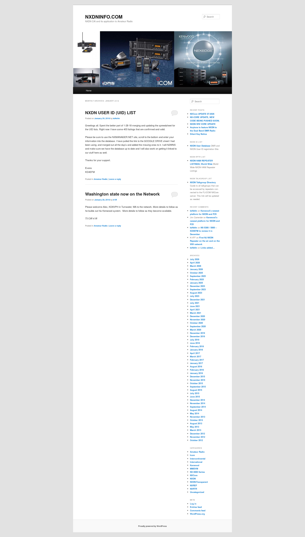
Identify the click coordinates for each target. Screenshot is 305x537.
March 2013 (195, 430)
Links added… (208, 247)
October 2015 (196, 383)
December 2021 (197, 299)
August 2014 (196, 410)
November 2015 (197, 379)
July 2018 (194, 339)
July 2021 (194, 302)
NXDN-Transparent (199, 481)
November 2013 (197, 416)
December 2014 (197, 399)
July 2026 (194, 259)
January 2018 (196, 349)
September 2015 (198, 386)
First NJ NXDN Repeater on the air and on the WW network (205, 241)
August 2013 (196, 423)
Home (88, 90)
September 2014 (198, 406)
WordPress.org (197, 513)
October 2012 (196, 440)
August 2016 (196, 366)
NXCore (193, 475)
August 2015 (196, 389)
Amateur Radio (100, 179)
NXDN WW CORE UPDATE (203, 123)
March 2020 (195, 329)
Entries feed (196, 506)
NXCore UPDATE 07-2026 (202, 113)
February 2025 (197, 279)
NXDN (193, 478)
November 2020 (197, 319)
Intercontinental (197, 458)
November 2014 (197, 403)
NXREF (193, 485)
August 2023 (196, 292)
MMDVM (194, 468)
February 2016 (197, 369)
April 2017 (195, 353)
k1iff (115, 199)
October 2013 (196, 420)
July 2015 (194, 393)
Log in (193, 503)
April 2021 (195, 309)
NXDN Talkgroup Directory (203, 182)
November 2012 (197, 436)
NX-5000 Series (197, 471)
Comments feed (197, 510)
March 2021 (195, 312)
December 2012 (197, 433)
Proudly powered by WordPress (152, 526)
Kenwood (194, 465)
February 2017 (197, 359)
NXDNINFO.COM (103, 16)
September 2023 (198, 289)
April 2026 (195, 262)
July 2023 (194, 296)
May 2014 (194, 413)
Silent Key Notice (198, 133)
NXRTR (193, 488)
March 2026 (195, 265)
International (196, 461)
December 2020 (197, 316)
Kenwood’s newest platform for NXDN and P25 (205, 221)
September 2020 (198, 326)
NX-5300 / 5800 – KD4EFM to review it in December (203, 231)
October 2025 (196, 272)
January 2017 (196, 363)
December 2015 (197, 376)
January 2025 (196, 282)
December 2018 (197, 336)
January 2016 (196, 373)
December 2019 (197, 332)
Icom (192, 455)
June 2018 (195, 342)
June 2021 (195, 306)
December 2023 (197, 286)
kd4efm (116, 118)
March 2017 (195, 356)
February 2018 (197, 346)
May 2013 (194, 426)
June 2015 (195, 396)
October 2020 (196, 322)
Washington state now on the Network (122, 194)
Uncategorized (197, 492)
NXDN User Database (200, 145)
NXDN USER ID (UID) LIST (110, 112)
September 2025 (198, 276)
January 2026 (196, 269)
